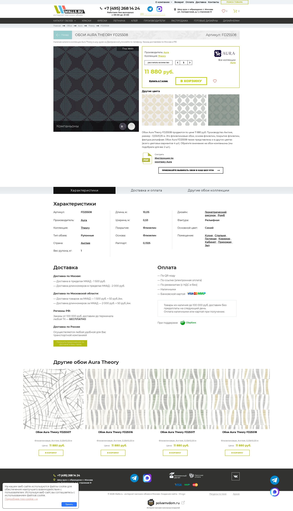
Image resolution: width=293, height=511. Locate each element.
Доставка (201, 2)
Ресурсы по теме (217, 494)
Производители (154, 20)
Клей (134, 20)
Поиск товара (234, 2)
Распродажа (179, 20)
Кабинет (210, 242)
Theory (92, 26)
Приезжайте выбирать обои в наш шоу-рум (188, 170)
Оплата (190, 2)
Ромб (221, 215)
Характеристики (84, 190)
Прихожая (225, 242)
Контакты (213, 2)
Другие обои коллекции (208, 190)
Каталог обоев (63, 20)
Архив (236, 494)
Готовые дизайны (206, 20)
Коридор (224, 238)
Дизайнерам (231, 20)
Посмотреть (53, 422)
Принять (69, 504)
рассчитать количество (158, 62)
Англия (85, 243)
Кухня (209, 235)
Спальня (220, 235)
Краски (86, 20)
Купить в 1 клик (158, 81)
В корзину (191, 81)
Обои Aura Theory (53, 432)
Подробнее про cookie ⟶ (21, 499)
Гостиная (211, 238)
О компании (162, 2)
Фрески (102, 20)
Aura (80, 26)
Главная (57, 26)
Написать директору (154, 14)
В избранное (215, 81)
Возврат (179, 2)
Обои (69, 26)
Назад (65, 34)
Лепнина (119, 20)
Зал (207, 245)
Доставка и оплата (146, 190)
